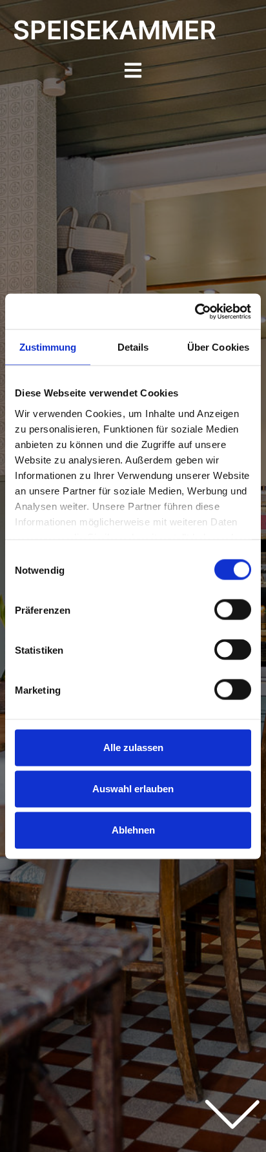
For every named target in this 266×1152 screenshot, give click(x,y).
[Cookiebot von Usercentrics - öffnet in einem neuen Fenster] (194, 311)
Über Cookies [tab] (218, 347)
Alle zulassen (133, 747)
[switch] (232, 610)
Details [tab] (133, 347)
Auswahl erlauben (133, 788)
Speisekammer (114, 30)
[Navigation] (133, 70)
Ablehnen (133, 830)
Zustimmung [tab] (48, 347)
